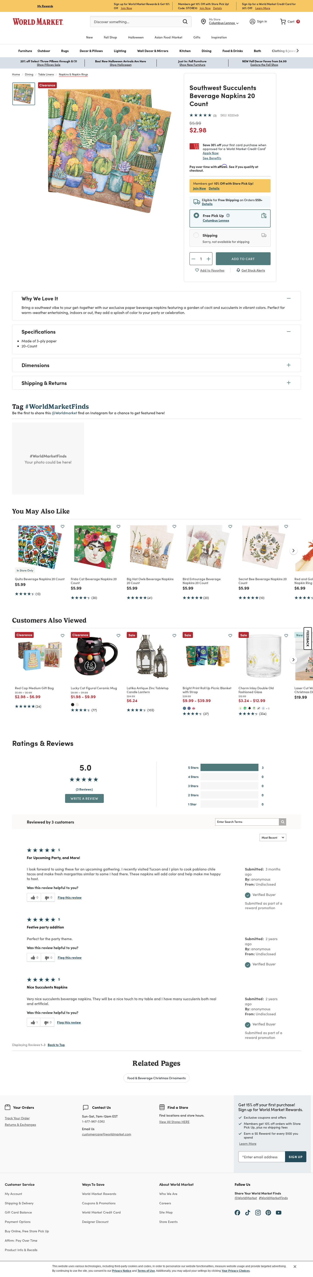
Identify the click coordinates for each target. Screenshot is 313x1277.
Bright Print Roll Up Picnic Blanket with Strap (207, 690)
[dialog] (156, 1269)
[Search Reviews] (282, 822)
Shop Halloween (121, 65)
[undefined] (283, 50)
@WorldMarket (246, 1198)
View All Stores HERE (174, 1122)
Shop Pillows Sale (48, 65)
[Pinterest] (268, 1212)
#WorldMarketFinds (273, 1198)
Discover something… (111, 21)
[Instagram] (258, 1212)
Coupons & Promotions (98, 1203)
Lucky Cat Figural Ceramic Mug (94, 688)
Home (16, 74)
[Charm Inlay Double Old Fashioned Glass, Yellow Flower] (240, 708)
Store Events (168, 1221)
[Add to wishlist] (62, 526)
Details (217, 8)
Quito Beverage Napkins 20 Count (40, 579)
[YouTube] (278, 1212)
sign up (296, 1156)
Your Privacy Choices (236, 1270)
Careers (165, 1203)
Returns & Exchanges (20, 1125)
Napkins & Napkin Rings (73, 74)
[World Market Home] (38, 21)
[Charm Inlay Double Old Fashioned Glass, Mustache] (259, 708)
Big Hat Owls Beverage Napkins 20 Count (150, 581)
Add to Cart (243, 258)
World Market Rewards (99, 1194)
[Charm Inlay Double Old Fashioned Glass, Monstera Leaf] (245, 708)
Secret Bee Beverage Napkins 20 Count (263, 581)
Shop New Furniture (192, 65)
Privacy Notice (121, 1270)
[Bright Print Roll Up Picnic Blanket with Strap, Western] (184, 708)
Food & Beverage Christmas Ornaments (156, 1078)
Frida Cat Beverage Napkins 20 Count (94, 581)
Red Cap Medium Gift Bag (34, 688)
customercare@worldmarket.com (106, 1134)
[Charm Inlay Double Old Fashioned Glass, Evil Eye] (263, 708)
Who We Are (168, 1194)
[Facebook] (237, 1212)
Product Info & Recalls (21, 1250)
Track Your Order (17, 1118)
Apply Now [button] (211, 153)
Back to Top (56, 1044)
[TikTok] (247, 1212)
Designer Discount (95, 1221)
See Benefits (212, 158)
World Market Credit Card (101, 1212)
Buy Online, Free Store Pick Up (27, 1231)
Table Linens (46, 74)
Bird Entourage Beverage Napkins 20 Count (202, 581)
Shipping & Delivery (19, 1203)
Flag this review (70, 897)
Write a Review (84, 798)
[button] (25, 50)
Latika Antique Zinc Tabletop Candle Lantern (148, 690)
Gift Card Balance (18, 1212)
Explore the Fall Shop (264, 65)
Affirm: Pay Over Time (21, 1240)
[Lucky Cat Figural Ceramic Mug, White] (77, 704)
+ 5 (268, 708)
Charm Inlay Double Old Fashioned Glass (256, 690)
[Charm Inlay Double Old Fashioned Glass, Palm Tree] (254, 708)
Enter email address (260, 1156)
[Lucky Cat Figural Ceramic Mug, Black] (72, 704)
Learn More (262, 8)
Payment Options (17, 1221)
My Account (13, 1194)
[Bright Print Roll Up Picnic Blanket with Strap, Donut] (193, 708)
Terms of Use (146, 1270)
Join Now (126, 8)
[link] (290, 21)
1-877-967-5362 (93, 1121)
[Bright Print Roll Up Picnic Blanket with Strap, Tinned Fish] (189, 708)
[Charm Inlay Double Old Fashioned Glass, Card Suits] (249, 708)
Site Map (166, 1212)
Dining (29, 74)
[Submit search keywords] (185, 21)
